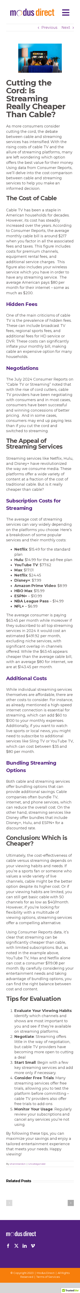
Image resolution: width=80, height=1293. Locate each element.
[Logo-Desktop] (32, 10)
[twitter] (16, 1246)
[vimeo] (33, 1246)
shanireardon (18, 1163)
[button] (9, 1203)
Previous (49, 27)
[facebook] (8, 1246)
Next (66, 27)
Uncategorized (37, 1163)
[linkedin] (25, 1246)
